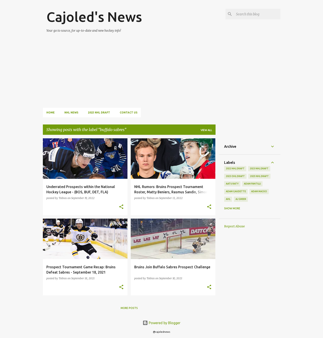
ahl (228, 199)
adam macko (259, 191)
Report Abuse (234, 226)
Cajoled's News (94, 16)
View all (206, 130)
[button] (121, 207)
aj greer (241, 199)
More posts (129, 308)
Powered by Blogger (164, 323)
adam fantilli (252, 183)
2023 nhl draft (259, 168)
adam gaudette (236, 191)
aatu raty (232, 183)
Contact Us (128, 112)
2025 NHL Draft (99, 112)
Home (50, 112)
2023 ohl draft (235, 176)
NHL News (71, 112)
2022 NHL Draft (235, 168)
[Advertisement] (134, 68)
